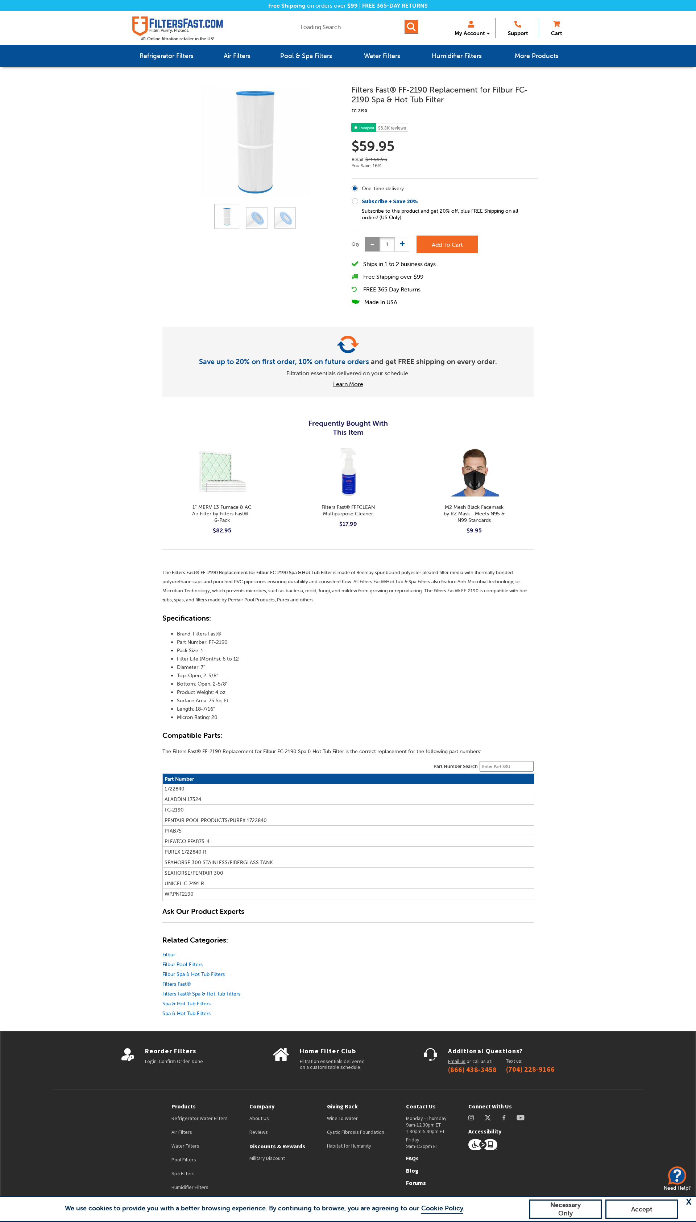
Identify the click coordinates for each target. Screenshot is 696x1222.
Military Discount (267, 1158)
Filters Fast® (176, 984)
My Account (470, 33)
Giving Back (342, 1106)
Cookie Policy (442, 1208)
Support (518, 33)
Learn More (348, 384)
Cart (556, 33)
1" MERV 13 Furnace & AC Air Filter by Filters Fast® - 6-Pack (222, 513)
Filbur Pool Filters (182, 964)
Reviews (258, 1132)
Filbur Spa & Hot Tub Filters (193, 974)
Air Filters (181, 1132)
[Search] (411, 27)
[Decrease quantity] (372, 244)
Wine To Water (342, 1118)
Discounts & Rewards (277, 1146)
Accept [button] (641, 1209)
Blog (412, 1170)
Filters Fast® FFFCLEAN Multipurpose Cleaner (348, 510)
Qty (356, 244)
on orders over (313, 5)
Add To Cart (447, 244)
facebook (504, 1117)
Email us (456, 1061)
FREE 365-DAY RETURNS (395, 5)
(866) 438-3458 (472, 1069)
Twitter (488, 1117)
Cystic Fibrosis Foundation (355, 1132)
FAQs (412, 1158)
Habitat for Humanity (349, 1146)
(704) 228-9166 (530, 1069)
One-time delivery (383, 188)
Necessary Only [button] (565, 1209)
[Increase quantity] (402, 244)
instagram (471, 1117)
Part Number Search (456, 766)
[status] (387, 244)
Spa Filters (183, 1173)
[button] (689, 1202)
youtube (521, 1117)
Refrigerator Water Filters (199, 1118)
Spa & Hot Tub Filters (186, 1003)
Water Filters (185, 1146)
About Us (259, 1118)
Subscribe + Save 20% (390, 201)
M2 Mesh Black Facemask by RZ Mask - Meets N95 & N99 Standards (474, 513)
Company (261, 1106)
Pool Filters (183, 1159)
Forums (416, 1182)
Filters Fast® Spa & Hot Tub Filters (201, 993)
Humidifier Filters (189, 1187)
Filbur (168, 954)
